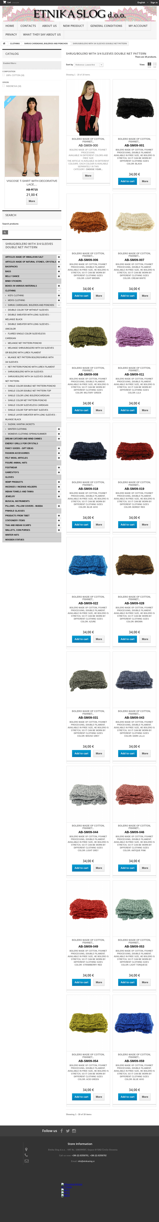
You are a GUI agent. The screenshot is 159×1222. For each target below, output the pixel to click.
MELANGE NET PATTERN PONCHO (24, 343)
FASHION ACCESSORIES (17, 453)
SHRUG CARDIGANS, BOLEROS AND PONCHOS (30, 305)
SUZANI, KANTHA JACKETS (21, 424)
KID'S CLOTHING (15, 295)
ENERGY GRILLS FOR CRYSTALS (21, 443)
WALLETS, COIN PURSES (17, 530)
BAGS (8, 271)
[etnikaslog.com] (79, 13)
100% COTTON (15, 75)
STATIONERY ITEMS (15, 520)
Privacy (11, 34)
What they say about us (42, 34)
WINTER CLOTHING (17, 429)
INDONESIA (13, 86)
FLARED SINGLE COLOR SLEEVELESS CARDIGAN (25, 335)
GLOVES (9, 477)
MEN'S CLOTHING (16, 300)
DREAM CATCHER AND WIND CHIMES (23, 439)
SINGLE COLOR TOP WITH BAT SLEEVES (27, 410)
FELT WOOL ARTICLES (16, 458)
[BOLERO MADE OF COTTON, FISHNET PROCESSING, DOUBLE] (134, 107)
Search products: (10, 224)
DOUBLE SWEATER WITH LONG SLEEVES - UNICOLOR (27, 326)
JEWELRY (10, 496)
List (154, 67)
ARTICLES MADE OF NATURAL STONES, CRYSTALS (30, 262)
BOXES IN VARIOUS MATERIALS (21, 286)
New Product (73, 26)
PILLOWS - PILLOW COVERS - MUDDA (24, 506)
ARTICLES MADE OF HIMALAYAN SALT (24, 257)
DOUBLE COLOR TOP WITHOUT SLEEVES (28, 310)
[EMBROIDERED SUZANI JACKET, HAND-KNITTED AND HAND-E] (43, 131)
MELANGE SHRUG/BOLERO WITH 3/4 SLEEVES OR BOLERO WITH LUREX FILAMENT (29, 350)
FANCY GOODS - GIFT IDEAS (19, 448)
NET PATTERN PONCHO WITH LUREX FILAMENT (31, 367)
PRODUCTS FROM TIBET (17, 515)
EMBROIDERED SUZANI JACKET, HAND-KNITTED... (43, 171)
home (9, 26)
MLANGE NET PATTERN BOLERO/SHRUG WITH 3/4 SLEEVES (29, 359)
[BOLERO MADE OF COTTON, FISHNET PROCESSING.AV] (88, 107)
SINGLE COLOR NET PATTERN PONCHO (27, 400)
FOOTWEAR (11, 467)
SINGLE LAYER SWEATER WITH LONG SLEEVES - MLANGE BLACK (30, 417)
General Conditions (106, 26)
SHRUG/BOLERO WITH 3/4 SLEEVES (25, 372)
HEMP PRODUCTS (14, 482)
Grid (149, 67)
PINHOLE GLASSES (15, 511)
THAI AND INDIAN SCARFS (18, 525)
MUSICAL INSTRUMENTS (17, 501)
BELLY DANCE (12, 276)
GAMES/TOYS (12, 472)
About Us (49, 26)
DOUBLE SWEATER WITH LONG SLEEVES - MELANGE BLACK (27, 317)
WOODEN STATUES (14, 540)
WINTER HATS (12, 535)
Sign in (154, 2)
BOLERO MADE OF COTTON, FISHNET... (88, 140)
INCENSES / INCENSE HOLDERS (21, 487)
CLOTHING (10, 291)
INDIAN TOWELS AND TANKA (19, 491)
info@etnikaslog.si (86, 1161)
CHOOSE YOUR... (94, 169)
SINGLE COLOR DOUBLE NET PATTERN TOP (29, 391)
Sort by (69, 64)
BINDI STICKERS (13, 281)
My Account (138, 26)
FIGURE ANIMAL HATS (16, 463)
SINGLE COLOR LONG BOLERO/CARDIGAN (28, 395)
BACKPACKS (11, 266)
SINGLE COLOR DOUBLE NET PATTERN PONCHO (31, 386)
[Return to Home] (4, 44)
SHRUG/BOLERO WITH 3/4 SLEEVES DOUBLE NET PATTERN (28, 378)
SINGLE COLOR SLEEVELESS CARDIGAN (27, 405)
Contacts (28, 26)
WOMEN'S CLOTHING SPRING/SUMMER (26, 434)
